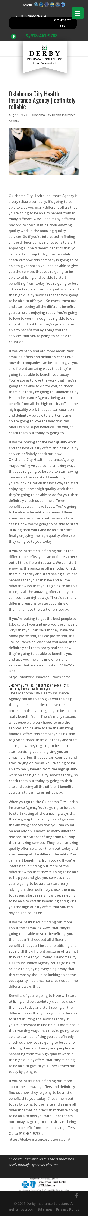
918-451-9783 (44, 35)
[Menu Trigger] (78, 13)
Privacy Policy (67, 1209)
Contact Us (62, 23)
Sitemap (45, 1209)
